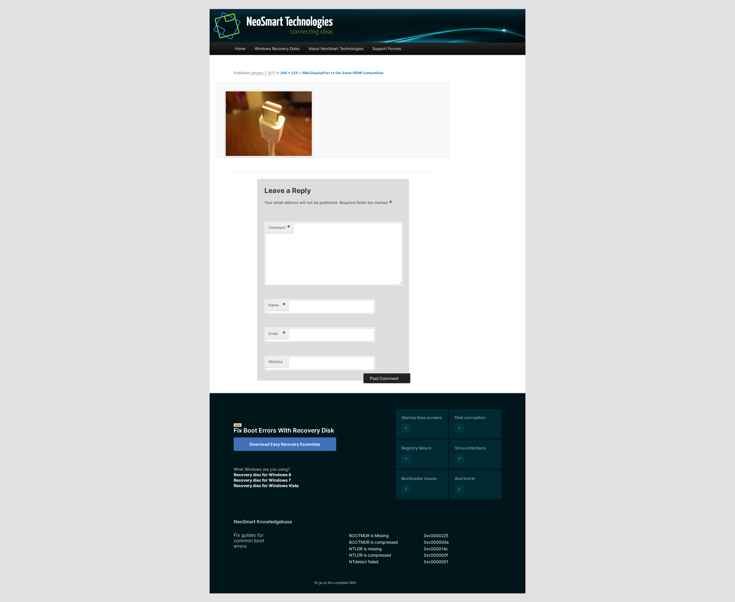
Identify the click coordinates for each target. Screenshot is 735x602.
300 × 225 (289, 73)
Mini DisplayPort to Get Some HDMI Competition (343, 73)
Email (277, 333)
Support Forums (386, 48)
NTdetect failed (363, 561)
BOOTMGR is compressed (373, 542)
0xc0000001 (436, 561)
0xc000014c (436, 548)
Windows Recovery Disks (277, 48)
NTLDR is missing (365, 548)
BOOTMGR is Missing (369, 535)
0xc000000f (436, 555)
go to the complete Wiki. (338, 582)
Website (275, 361)
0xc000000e (436, 542)
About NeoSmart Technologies (336, 48)
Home (240, 48)
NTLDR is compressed (370, 555)
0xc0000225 (436, 535)
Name (277, 305)
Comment (279, 227)
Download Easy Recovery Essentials (284, 444)
